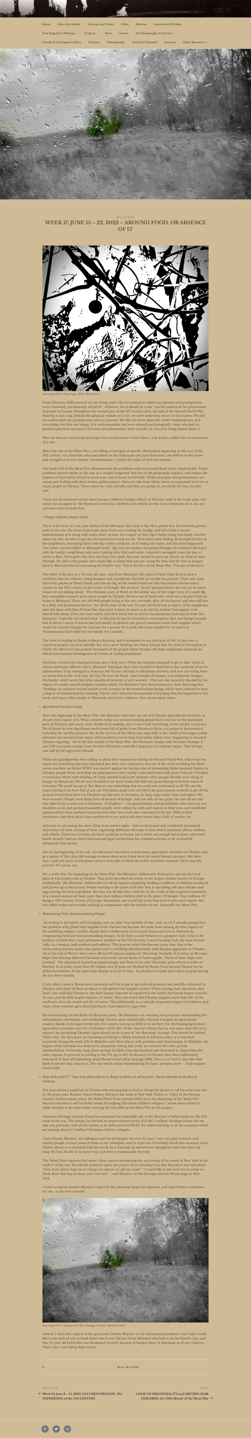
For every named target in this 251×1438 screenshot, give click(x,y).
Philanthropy (116, 42)
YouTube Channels (144, 42)
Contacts (170, 42)
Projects (90, 33)
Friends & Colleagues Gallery (61, 42)
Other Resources (194, 42)
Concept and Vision (101, 24)
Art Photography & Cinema (153, 33)
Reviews (141, 24)
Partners (94, 42)
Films (125, 24)
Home (46, 24)
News (108, 33)
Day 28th (118, 1107)
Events (123, 33)
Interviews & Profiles (168, 24)
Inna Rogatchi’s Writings (58, 33)
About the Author (69, 24)
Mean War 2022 (128, 1367)
